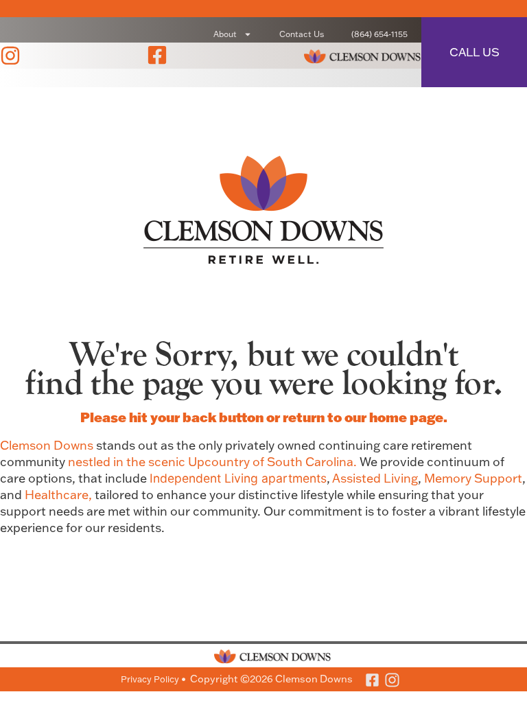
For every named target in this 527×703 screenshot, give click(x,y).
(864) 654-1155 (379, 34)
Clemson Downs (46, 445)
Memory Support (473, 478)
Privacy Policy (150, 678)
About (225, 34)
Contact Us (301, 34)
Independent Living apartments (238, 478)
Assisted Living (375, 478)
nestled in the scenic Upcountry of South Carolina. (214, 462)
